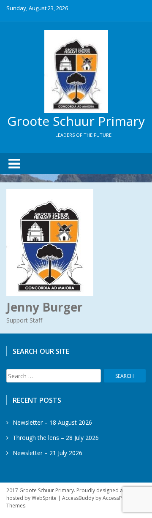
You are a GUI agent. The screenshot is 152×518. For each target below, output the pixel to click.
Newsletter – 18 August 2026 (52, 422)
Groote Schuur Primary (76, 121)
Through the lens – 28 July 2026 (56, 438)
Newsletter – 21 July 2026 (47, 453)
